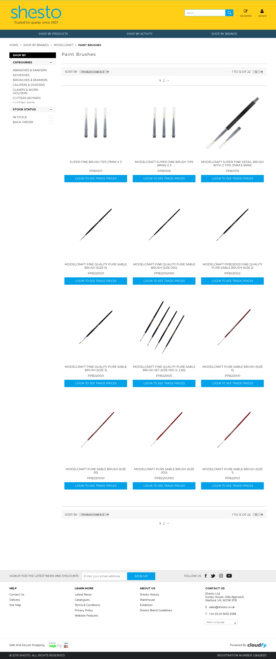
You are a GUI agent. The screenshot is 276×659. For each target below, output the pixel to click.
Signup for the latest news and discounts (44, 576)
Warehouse (147, 599)
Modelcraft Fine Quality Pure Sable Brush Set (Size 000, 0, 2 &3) (164, 368)
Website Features (86, 615)
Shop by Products (53, 34)
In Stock (20, 117)
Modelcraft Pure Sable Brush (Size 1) (232, 470)
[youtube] (229, 576)
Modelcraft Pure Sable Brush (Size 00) (96, 470)
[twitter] (213, 576)
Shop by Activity (139, 34)
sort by (71, 71)
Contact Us (16, 594)
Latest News (83, 594)
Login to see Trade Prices (96, 178)
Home (14, 45)
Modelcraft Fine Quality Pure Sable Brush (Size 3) (96, 368)
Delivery (14, 599)
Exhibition (146, 605)
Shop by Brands (224, 34)
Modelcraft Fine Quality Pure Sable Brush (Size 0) (96, 266)
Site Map (15, 605)
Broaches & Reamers (30, 80)
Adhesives (21, 75)
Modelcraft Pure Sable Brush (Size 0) (232, 368)
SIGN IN (262, 15)
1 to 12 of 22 (241, 71)
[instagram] (221, 576)
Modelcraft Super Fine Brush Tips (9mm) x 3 (164, 163)
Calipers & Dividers (29, 85)
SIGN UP (141, 576)
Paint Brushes (89, 45)
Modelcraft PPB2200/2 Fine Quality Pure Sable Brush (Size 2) (232, 266)
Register (246, 15)
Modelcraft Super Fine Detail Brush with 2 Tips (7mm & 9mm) (232, 163)
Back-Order (23, 122)
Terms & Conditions (87, 605)
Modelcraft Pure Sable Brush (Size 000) (164, 470)
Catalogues (82, 599)
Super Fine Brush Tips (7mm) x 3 (96, 162)
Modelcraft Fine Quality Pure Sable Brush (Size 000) (164, 266)
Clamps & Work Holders (25, 91)
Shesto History (149, 594)
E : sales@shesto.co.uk (220, 607)
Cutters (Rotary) (27, 98)
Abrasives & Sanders (30, 70)
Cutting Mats (24, 103)
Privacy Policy (84, 610)
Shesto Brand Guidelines (156, 610)
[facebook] (206, 576)
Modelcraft (64, 45)
